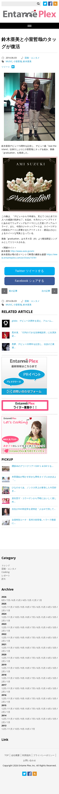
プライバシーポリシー (43, 755)
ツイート (6, 66)
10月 (17, 607)
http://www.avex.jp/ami (22, 251)
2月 (35, 600)
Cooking (6, 572)
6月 (13, 600)
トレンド (6, 565)
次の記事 (48, 290)
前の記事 (10, 290)
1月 (40, 600)
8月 (3, 600)
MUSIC (9, 61)
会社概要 (15, 755)
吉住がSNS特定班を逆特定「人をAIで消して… (34, 509)
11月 (10, 607)
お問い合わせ (29, 760)
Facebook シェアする (29, 281)
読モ (4, 578)
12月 (4, 607)
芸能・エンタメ (32, 57)
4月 (24, 600)
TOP (7, 755)
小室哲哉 (17, 61)
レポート (6, 575)
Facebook (50, 4)
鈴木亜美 (27, 61)
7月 (8, 600)
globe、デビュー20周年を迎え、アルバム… (32, 320)
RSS (55, 4)
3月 (29, 600)
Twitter (45, 4)
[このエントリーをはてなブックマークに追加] (13, 67)
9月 (22, 607)
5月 (19, 600)
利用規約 (26, 755)
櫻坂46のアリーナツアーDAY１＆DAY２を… (32, 466)
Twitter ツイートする (29, 271)
